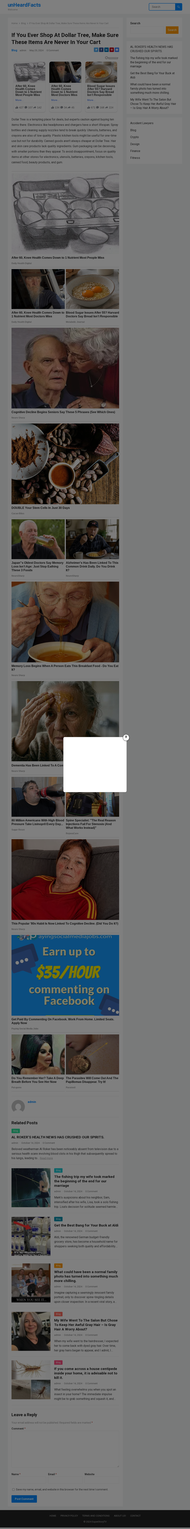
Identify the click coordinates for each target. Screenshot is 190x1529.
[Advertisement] (95, 764)
